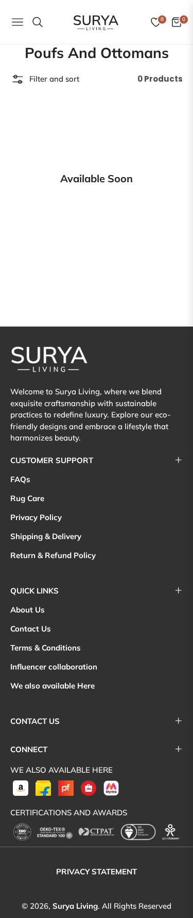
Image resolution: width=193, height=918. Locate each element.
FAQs (20, 479)
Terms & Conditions (45, 648)
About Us (27, 610)
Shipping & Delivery (45, 536)
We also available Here (52, 686)
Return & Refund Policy (53, 555)
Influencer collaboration (53, 667)
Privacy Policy (36, 517)
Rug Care (27, 498)
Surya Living (75, 906)
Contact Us (30, 629)
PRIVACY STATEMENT (96, 871)
